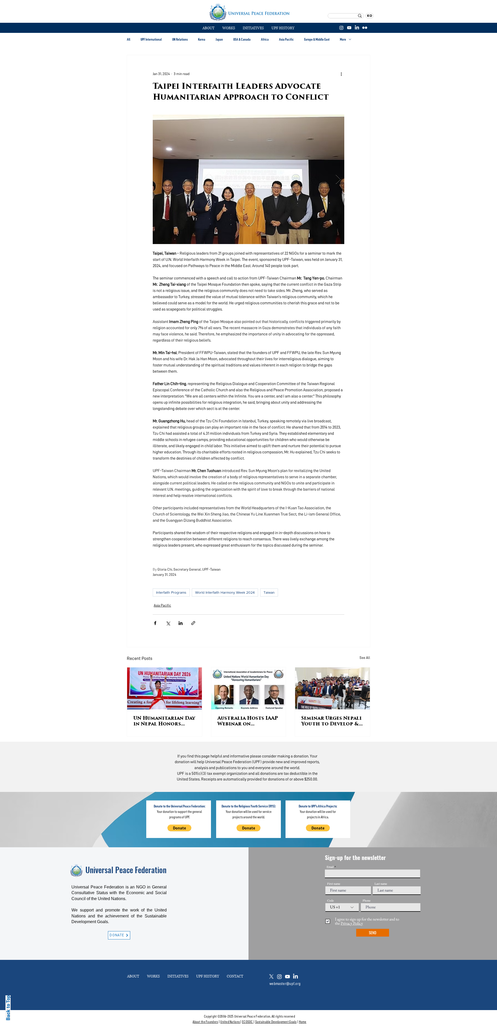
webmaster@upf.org (285, 984)
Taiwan (269, 592)
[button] (228, 28)
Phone (366, 900)
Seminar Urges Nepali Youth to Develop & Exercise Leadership (331, 721)
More (343, 39)
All (128, 39)
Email (330, 866)
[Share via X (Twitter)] (167, 623)
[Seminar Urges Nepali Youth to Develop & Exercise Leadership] (332, 688)
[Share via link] (193, 623)
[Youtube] (287, 977)
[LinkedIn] (357, 27)
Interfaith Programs (171, 592)
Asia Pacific (286, 39)
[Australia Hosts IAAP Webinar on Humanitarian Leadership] (248, 688)
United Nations (230, 1022)
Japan (219, 39)
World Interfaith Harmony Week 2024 (225, 592)
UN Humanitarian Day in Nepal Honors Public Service (164, 721)
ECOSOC (247, 1022)
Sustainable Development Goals (276, 1022)
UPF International (151, 39)
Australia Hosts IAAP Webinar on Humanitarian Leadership (247, 721)
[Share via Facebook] (155, 623)
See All (365, 657)
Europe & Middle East (317, 39)
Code (330, 900)
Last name (381, 883)
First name (333, 883)
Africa (265, 39)
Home (302, 1022)
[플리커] (364, 27)
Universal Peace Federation (125, 870)
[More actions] (341, 74)
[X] (271, 977)
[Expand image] (248, 179)
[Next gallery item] (338, 179)
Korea (201, 39)
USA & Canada (242, 39)
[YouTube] (349, 27)
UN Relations (180, 39)
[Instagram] (341, 27)
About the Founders (205, 1022)
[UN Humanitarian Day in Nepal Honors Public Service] (164, 688)
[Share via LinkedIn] (180, 623)
